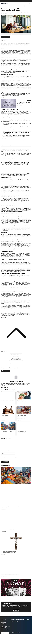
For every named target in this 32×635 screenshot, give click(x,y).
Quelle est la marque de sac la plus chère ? (5, 416)
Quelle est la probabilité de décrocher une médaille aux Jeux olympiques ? (22, 417)
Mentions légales (3, 627)
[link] (16, 333)
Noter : (2, 451)
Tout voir (27, 619)
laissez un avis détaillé (17, 359)
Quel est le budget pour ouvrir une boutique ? (21, 432)
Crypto (6, 351)
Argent (3, 351)
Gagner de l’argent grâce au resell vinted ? (21, 401)
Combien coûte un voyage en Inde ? (8, 484)
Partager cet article (6, 37)
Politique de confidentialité (5, 626)
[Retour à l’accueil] (4, 3)
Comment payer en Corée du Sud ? (8, 431)
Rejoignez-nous (28, 0)
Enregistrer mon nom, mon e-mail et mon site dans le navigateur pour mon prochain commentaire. (15, 458)
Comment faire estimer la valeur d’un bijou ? (9, 529)
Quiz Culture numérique (4, 629)
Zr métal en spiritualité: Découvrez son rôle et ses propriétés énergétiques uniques (9, 552)
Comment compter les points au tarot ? (9, 596)
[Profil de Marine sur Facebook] (7, 387)
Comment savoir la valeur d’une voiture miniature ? (11, 574)
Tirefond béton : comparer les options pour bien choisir (23, 103)
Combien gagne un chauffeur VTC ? (8, 400)
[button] (27, 3)
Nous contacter (3, 622)
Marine (21, 381)
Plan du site (3, 623)
